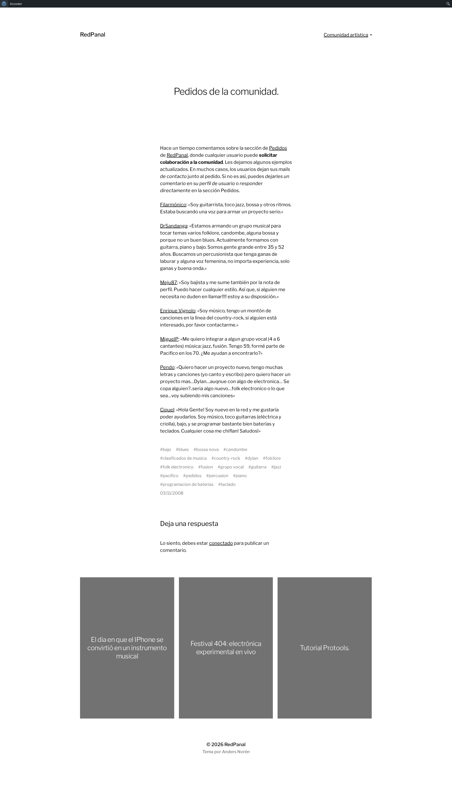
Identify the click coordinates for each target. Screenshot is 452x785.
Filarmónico (173, 204)
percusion (218, 475)
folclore (273, 458)
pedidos (194, 475)
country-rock (227, 458)
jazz (277, 466)
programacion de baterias (188, 484)
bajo (167, 449)
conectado (221, 543)
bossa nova (207, 449)
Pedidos (278, 148)
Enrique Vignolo (177, 311)
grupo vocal (232, 466)
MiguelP (169, 339)
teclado (228, 484)
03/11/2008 (171, 493)
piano (241, 475)
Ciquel (167, 410)
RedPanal (92, 34)
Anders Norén (236, 751)
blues (183, 449)
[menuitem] (4, 4)
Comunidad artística (346, 35)
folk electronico (178, 466)
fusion (207, 466)
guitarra (258, 466)
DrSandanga (173, 226)
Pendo (167, 367)
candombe (236, 449)
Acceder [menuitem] (16, 4)
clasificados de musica (185, 458)
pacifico (170, 475)
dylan (252, 458)
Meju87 (168, 282)
